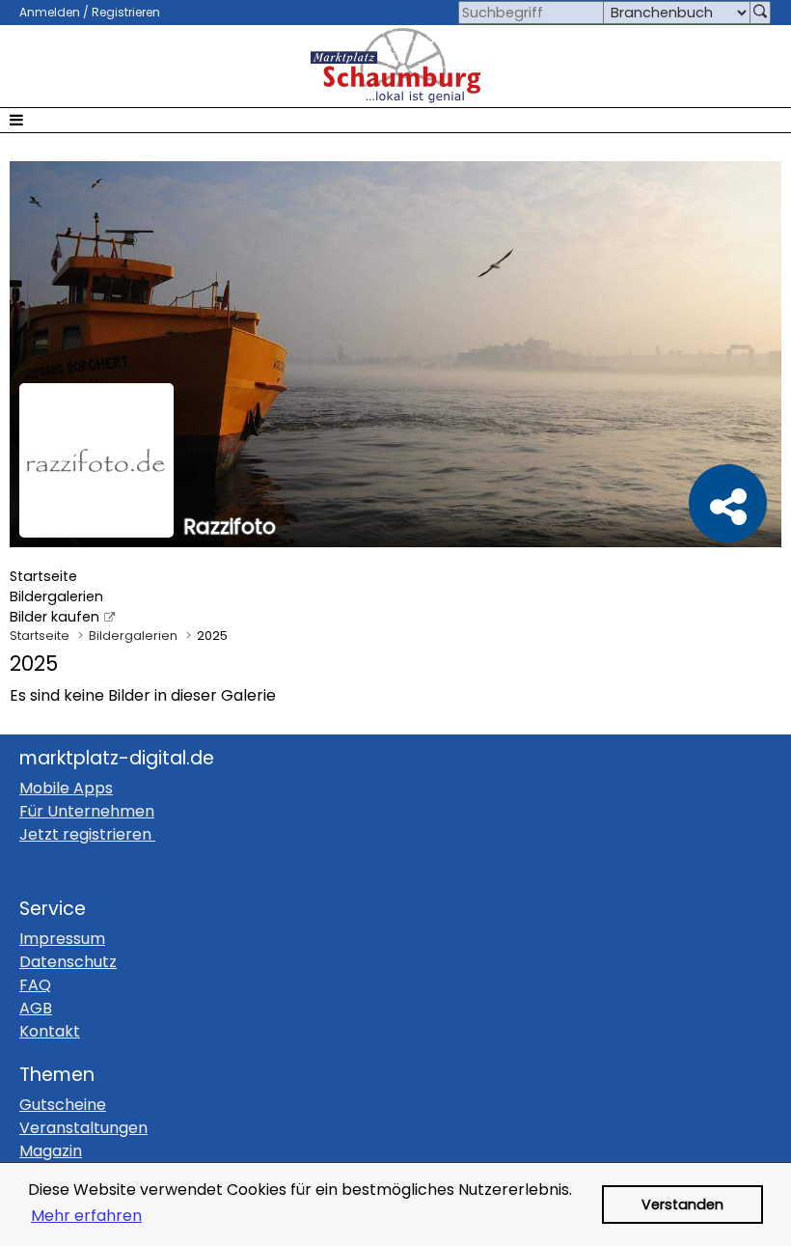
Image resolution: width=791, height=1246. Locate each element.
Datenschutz (68, 962)
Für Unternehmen (86, 811)
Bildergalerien (56, 596)
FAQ (35, 985)
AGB (35, 1008)
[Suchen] (760, 12)
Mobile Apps (66, 788)
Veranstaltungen (83, 1128)
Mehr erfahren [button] (86, 1215)
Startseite (43, 576)
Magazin (50, 1151)
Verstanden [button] (682, 1204)
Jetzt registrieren (85, 834)
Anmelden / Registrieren (89, 12)
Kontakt (49, 1031)
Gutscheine (62, 1105)
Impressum (62, 939)
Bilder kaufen (54, 616)
